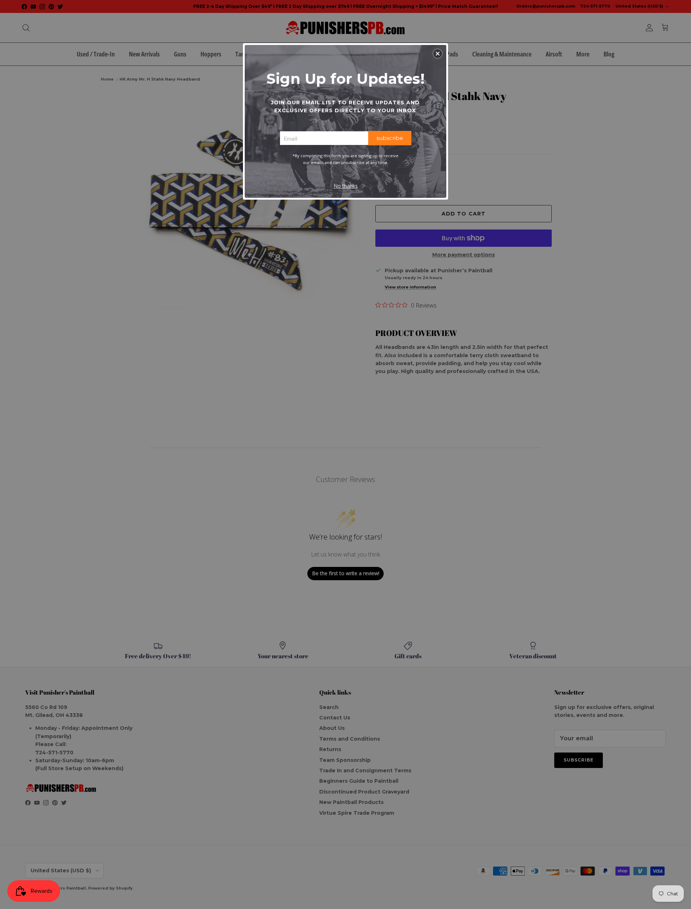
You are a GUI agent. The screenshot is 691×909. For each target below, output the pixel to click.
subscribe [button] (389, 138)
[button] (437, 53)
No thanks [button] (346, 185)
